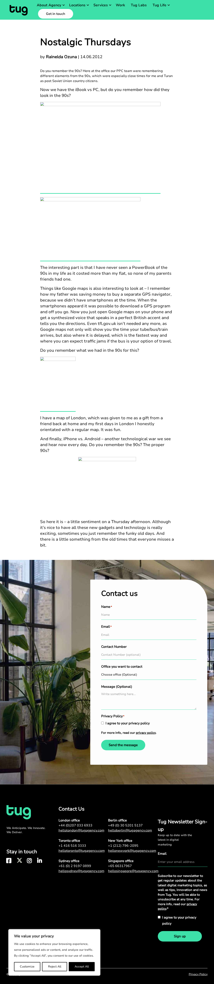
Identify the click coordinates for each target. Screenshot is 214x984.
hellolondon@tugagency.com (81, 830)
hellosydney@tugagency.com (81, 871)
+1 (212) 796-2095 (123, 845)
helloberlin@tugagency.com (130, 830)
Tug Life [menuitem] (159, 5)
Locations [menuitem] (77, 5)
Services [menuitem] (100, 5)
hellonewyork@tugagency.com (132, 850)
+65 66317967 (120, 866)
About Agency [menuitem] (49, 5)
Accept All (82, 967)
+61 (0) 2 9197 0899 (75, 866)
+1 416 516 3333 (72, 845)
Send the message (123, 745)
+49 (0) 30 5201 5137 (125, 825)
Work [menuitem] (120, 5)
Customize (27, 967)
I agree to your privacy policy (128, 723)
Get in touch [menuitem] (55, 14)
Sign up (180, 936)
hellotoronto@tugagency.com (82, 850)
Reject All (54, 967)
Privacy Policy (198, 974)
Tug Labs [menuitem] (139, 5)
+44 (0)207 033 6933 (75, 825)
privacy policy (146, 733)
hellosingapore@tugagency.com (133, 871)
